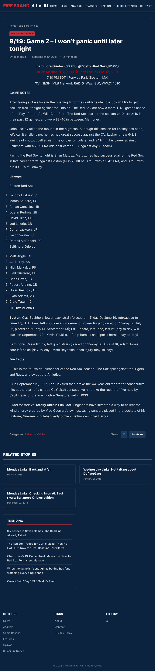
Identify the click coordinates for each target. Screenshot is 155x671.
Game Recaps (11, 632)
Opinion (106, 6)
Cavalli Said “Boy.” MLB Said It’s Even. (31, 581)
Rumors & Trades (125, 6)
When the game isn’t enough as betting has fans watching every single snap (38, 570)
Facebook (137, 434)
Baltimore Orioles (28, 25)
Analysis (76, 6)
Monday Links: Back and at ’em (29, 469)
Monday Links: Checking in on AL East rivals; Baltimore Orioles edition (35, 495)
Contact (146, 6)
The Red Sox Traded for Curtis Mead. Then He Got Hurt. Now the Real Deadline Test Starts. (37, 546)
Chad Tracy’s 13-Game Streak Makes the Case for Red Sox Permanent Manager (39, 558)
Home (53, 6)
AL (26, 5)
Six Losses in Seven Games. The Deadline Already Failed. (34, 533)
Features (91, 6)
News (64, 6)
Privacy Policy (63, 632)
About (58, 620)
